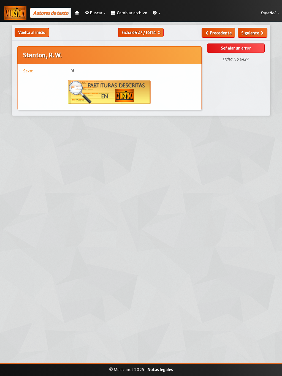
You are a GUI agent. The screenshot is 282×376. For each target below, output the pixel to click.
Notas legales (160, 369)
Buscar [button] (96, 12)
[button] (156, 13)
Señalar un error (236, 48)
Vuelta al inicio (31, 32)
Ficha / (142, 32)
